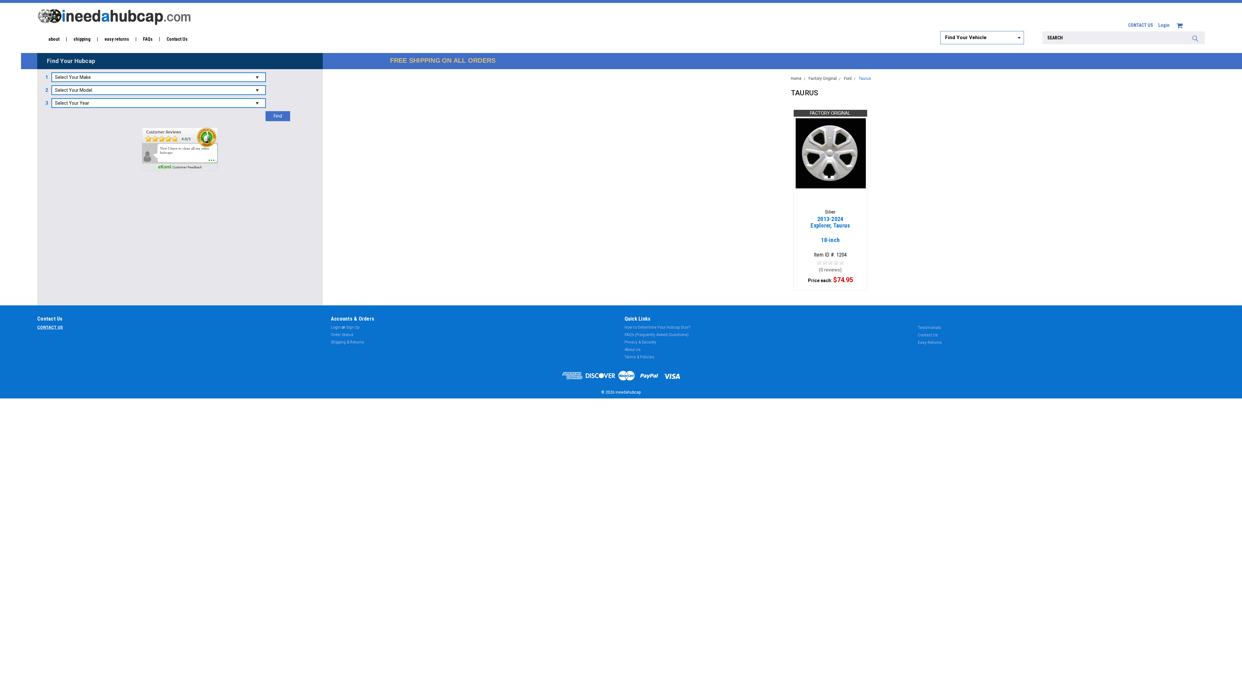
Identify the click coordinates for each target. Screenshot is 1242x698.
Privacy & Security (640, 342)
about (54, 39)
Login (1164, 25)
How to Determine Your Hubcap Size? (657, 327)
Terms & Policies (639, 357)
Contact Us (177, 39)
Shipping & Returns (347, 342)
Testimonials (929, 327)
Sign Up (352, 327)
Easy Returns (930, 342)
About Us (633, 349)
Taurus (865, 78)
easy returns (116, 39)
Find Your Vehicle (965, 37)
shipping (82, 39)
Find (278, 116)
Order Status (342, 335)
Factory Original (823, 78)
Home (796, 78)
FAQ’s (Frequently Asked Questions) (657, 335)
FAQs (148, 39)
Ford (848, 78)
